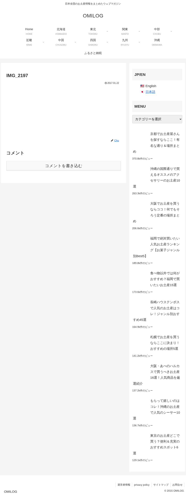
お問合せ (177, 484)
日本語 (150, 92)
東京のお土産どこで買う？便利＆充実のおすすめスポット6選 (156, 444)
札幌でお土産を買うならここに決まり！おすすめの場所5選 (165, 343)
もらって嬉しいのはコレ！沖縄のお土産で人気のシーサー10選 (156, 409)
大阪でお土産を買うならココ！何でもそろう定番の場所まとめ (156, 212)
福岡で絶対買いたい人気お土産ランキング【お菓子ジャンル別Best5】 (156, 247)
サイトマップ (161, 484)
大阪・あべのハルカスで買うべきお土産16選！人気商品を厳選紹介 (156, 374)
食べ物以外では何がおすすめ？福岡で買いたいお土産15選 (165, 279)
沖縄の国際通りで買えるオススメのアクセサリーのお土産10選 (156, 177)
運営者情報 (124, 484)
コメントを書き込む (63, 166)
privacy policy (141, 484)
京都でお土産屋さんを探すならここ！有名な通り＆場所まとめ (156, 142)
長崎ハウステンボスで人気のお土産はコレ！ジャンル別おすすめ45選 (156, 311)
